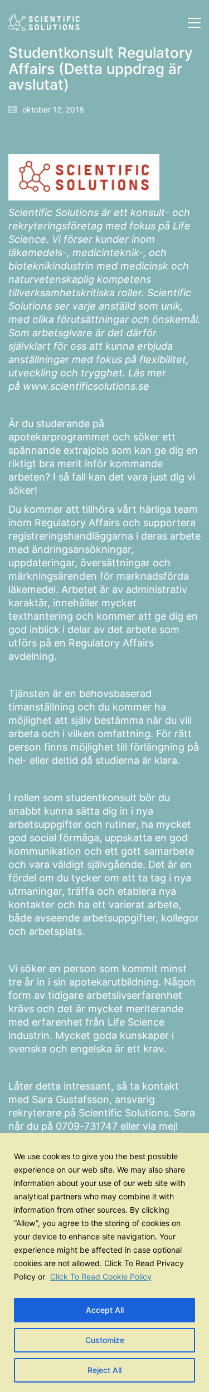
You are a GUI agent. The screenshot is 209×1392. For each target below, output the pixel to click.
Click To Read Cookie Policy (101, 1276)
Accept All (105, 1310)
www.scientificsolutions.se (86, 386)
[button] (194, 23)
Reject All (104, 1370)
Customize (104, 1340)
